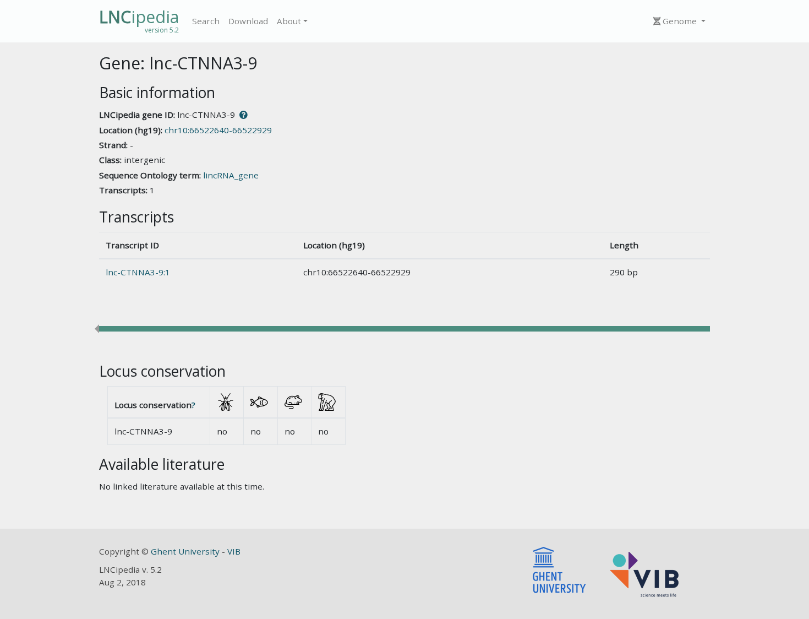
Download (248, 20)
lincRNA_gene (231, 175)
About (289, 20)
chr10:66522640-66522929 (218, 129)
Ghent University (186, 551)
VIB (233, 551)
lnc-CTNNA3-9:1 (138, 272)
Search (206, 20)
